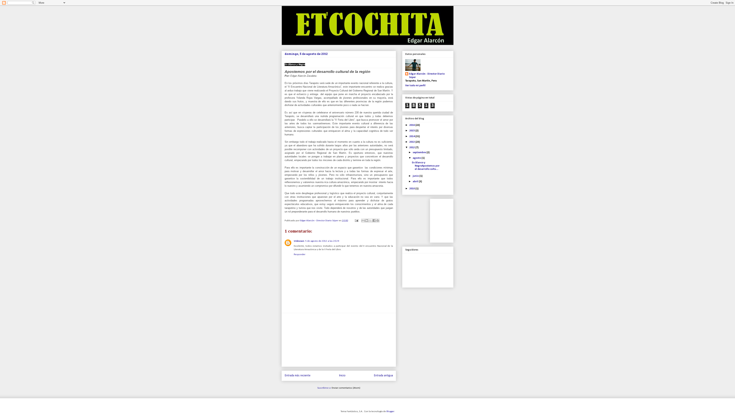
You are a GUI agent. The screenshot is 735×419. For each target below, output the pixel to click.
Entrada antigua (383, 375)
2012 (412, 147)
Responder (299, 254)
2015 (412, 130)
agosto (417, 158)
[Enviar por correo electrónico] (363, 220)
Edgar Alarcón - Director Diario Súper (427, 75)
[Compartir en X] (370, 220)
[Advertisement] (339, 340)
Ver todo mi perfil (415, 85)
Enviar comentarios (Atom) (346, 388)
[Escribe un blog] (367, 220)
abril (416, 181)
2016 (412, 125)
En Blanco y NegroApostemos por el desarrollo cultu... (425, 166)
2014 (412, 136)
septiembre (419, 152)
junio (416, 176)
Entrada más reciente (297, 375)
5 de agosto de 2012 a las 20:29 (322, 241)
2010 (412, 188)
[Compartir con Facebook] (374, 220)
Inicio (342, 375)
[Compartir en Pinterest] (378, 220)
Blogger (390, 411)
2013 (412, 142)
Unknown (299, 241)
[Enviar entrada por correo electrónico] (356, 220)
